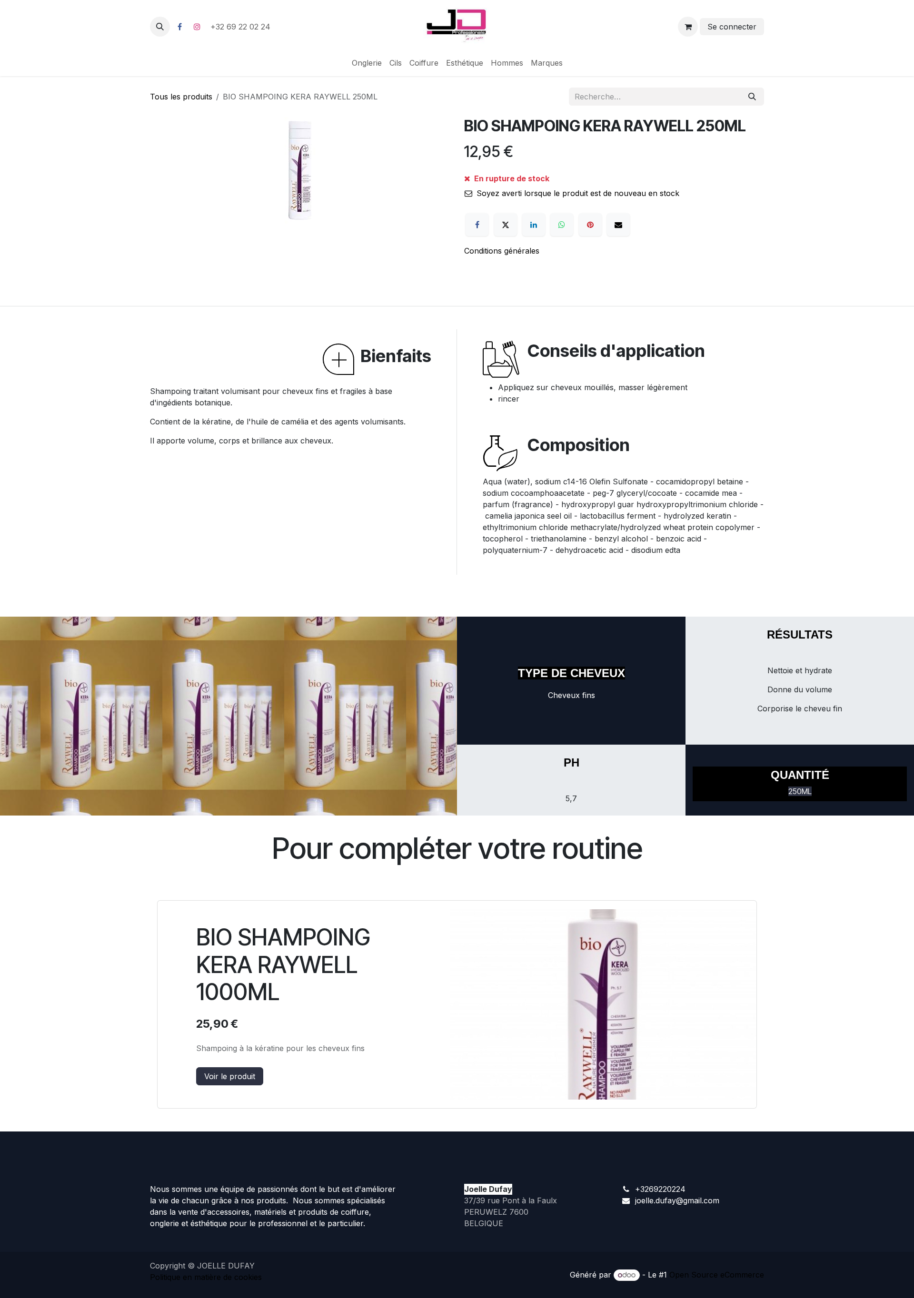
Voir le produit (229, 1076)
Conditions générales (501, 251)
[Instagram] (197, 26)
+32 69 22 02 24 (241, 26)
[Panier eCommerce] (688, 27)
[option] (457, 1004)
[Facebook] (179, 26)
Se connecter (731, 26)
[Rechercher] (752, 97)
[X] (505, 224)
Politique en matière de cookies (206, 1277)
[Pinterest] (590, 224)
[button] (160, 27)
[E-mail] (618, 224)
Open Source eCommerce (716, 1274)
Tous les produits (181, 96)
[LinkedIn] (533, 224)
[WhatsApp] (561, 224)
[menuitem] (367, 62)
